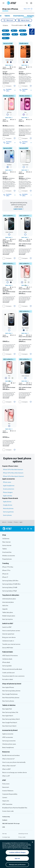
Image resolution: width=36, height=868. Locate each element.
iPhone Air (5, 574)
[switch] (27, 25)
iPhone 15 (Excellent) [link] (24, 289)
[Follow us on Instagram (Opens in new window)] (28, 529)
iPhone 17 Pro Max (7, 567)
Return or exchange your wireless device (14, 772)
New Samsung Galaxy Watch (11, 719)
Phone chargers (8, 492)
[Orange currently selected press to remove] (8, 34)
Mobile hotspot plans (8, 616)
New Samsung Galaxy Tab (10, 712)
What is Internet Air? (8, 759)
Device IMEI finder (7, 647)
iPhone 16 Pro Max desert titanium (13, 476)
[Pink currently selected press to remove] (17, 34)
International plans (8, 602)
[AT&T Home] (11, 3)
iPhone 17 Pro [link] (22, 68)
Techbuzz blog (6, 816)
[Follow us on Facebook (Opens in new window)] (25, 529)
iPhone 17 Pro (6, 570)
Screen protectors (8, 489)
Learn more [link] (17, 209)
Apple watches (7, 496)
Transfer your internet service (11, 644)
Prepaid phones (7, 559)
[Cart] (27, 3)
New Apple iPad (7, 709)
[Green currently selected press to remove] (25, 31)
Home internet (6, 545)
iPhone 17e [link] (5, 121)
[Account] (31, 3)
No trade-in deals (7, 679)
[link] (8, 43)
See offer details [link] (6, 82)
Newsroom (5, 787)
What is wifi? (6, 776)
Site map (4, 833)
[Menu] (3, 3)
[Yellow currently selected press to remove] (8, 38)
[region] (9, 67)
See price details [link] (6, 254)
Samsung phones (8, 512)
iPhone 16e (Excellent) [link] (24, 241)
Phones (16, 522)
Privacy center (21, 837)
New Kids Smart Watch (9, 726)
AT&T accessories (7, 737)
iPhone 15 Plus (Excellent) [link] (6, 385)
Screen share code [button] (8, 811)
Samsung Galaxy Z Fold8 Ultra (11, 584)
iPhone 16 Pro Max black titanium (13, 469)
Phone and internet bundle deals (12, 669)
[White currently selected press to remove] (26, 34)
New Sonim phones (8, 701)
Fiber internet (6, 542)
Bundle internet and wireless (11, 755)
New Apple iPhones (8, 687)
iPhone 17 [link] (5, 173)
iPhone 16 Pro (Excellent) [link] (25, 384)
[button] (28, 10)
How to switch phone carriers (11, 630)
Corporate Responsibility (9, 794)
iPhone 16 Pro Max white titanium (13, 473)
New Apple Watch (7, 716)
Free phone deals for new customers (13, 676)
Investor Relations (7, 790)
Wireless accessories (8, 555)
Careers (4, 797)
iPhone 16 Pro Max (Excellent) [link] (7, 241)
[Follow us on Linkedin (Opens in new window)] (31, 529)
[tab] (7, 15)
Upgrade (4, 609)
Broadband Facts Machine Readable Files (14, 808)
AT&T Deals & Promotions (10, 655)
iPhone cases (7, 482)
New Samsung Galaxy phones (11, 691)
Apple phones (7, 501)
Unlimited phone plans (9, 599)
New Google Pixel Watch (9, 722)
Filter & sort (9, 20)
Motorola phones (8, 508)
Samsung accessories (9, 741)
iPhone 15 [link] (5, 432)
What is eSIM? (6, 769)
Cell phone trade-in (8, 641)
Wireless (10, 522)
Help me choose (25, 20)
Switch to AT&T (6, 627)
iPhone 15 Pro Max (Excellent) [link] (7, 289)
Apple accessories (7, 734)
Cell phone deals (7, 659)
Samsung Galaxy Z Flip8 (9, 591)
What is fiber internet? (9, 766)
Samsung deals (7, 666)
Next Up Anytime (7, 619)
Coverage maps (6, 837)
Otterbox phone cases (9, 744)
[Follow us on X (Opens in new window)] (22, 529)
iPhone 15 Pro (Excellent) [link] (25, 336)
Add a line (5, 605)
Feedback (4, 820)
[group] (17, 535)
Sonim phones (7, 515)
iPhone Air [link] (21, 173)
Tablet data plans (7, 612)
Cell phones (5, 538)
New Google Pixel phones (10, 694)
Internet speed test (8, 634)
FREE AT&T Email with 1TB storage (11, 823)
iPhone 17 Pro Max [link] (7, 68)
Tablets (4, 549)
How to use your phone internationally (13, 762)
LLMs (3, 827)
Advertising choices (23, 833)
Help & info (5, 801)
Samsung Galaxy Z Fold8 (9, 587)
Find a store (5, 784)
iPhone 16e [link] (5, 336)
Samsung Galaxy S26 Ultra (10, 580)
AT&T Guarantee (7, 804)
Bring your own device (9, 637)
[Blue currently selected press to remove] (16, 31)
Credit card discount (8, 672)
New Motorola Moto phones (10, 697)
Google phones (7, 505)
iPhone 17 (5, 577)
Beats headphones (8, 747)
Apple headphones (8, 485)
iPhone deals (6, 662)
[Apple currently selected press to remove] (8, 31)
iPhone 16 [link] (21, 121)
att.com (4, 522)
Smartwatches (6, 552)
